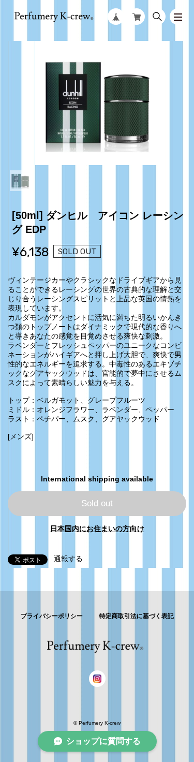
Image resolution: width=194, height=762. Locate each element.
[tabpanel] (97, 103)
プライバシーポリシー (52, 616)
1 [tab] (20, 180)
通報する (68, 558)
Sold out (97, 503)
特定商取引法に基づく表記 (136, 616)
